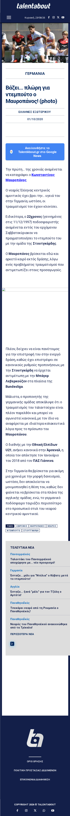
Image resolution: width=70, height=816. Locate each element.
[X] (58, 17)
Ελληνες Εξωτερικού (34, 112)
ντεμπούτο (13, 531)
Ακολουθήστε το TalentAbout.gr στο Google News (37, 152)
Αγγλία (14, 586)
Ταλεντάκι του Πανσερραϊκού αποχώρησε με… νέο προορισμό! (32, 561)
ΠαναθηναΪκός (20, 603)
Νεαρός (52, 526)
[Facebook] (49, 17)
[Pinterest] (39, 129)
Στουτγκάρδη (31, 531)
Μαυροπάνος (37, 526)
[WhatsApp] (48, 129)
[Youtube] (63, 17)
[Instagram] (53, 17)
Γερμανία (16, 570)
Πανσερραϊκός (20, 554)
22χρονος (21, 526)
